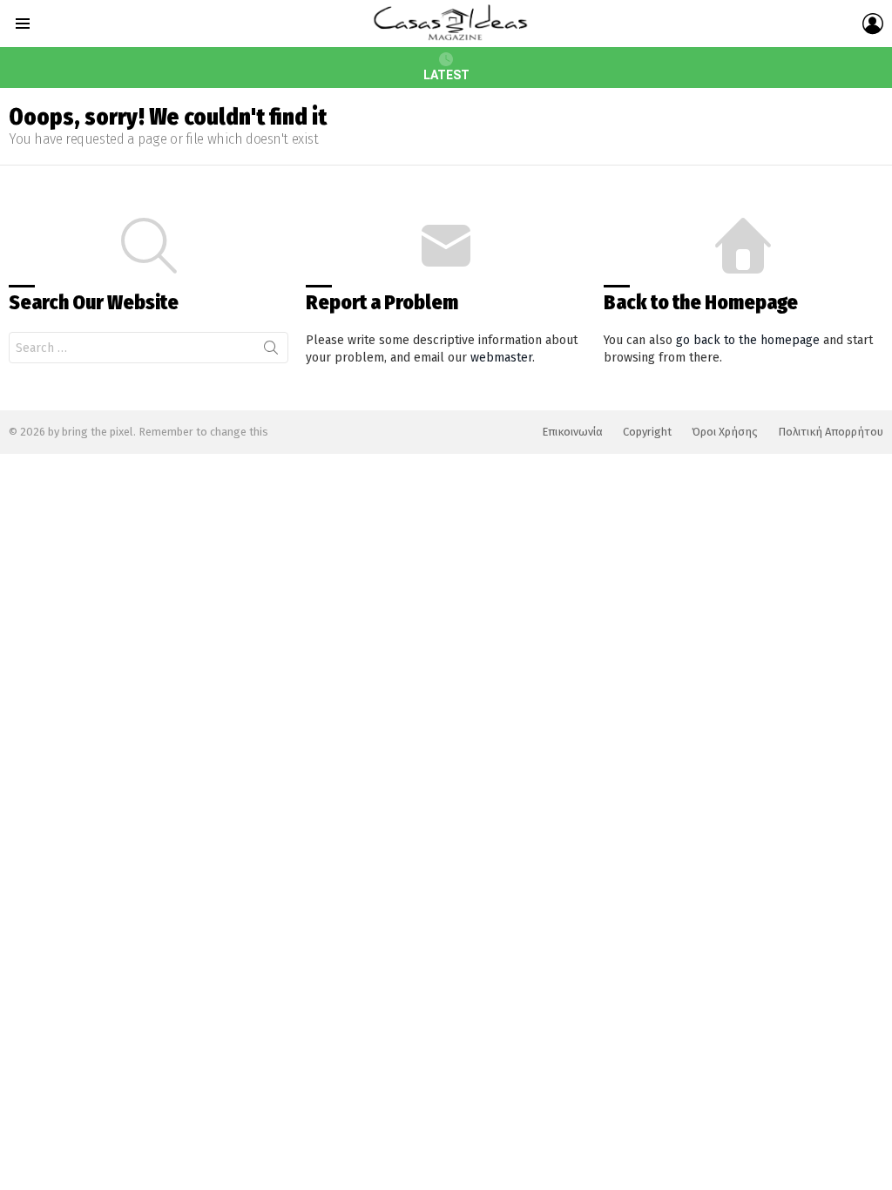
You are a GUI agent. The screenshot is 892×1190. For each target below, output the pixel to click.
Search (270, 351)
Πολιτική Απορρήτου (830, 431)
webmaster (501, 357)
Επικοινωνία (572, 431)
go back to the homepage (748, 340)
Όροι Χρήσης (725, 431)
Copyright (647, 431)
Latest (446, 75)
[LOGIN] (872, 23)
